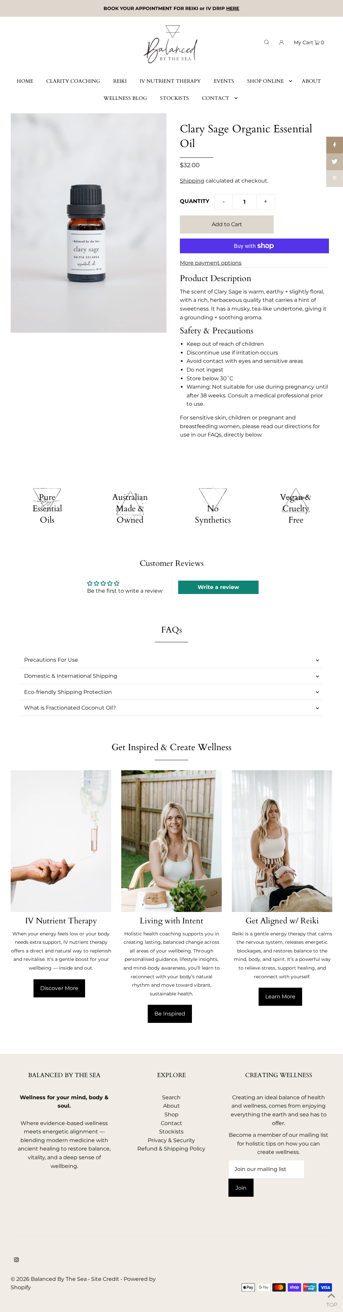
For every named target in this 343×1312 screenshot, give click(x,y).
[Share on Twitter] (334, 161)
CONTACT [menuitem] (215, 98)
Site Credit (105, 1279)
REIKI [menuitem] (120, 81)
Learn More (280, 996)
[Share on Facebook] (334, 145)
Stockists (171, 1131)
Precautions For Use (51, 660)
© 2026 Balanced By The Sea (49, 1279)
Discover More (59, 988)
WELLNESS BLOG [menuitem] (125, 98)
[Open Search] (266, 42)
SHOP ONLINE (265, 81)
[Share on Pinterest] (334, 178)
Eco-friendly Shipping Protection (68, 692)
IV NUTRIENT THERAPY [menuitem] (170, 81)
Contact (171, 1123)
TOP (331, 1303)
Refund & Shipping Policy (171, 1148)
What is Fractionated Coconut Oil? (70, 708)
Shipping (192, 181)
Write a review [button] (218, 587)
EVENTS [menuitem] (224, 81)
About (171, 1106)
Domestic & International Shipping (70, 676)
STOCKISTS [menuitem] (174, 98)
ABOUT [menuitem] (311, 81)
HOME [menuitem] (25, 81)
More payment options (211, 263)
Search (171, 1097)
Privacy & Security (171, 1140)
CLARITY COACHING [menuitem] (73, 81)
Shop (171, 1114)
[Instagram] (16, 1260)
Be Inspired (169, 1013)
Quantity (194, 201)
